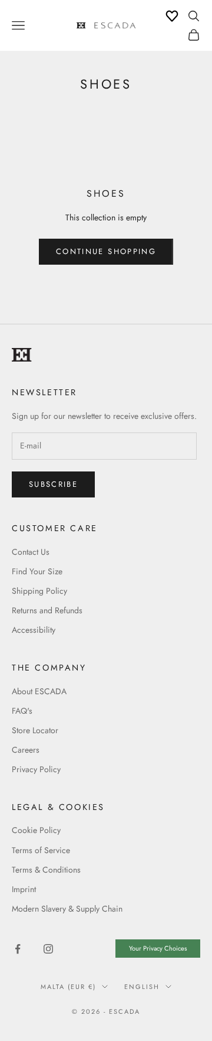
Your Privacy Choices (158, 948)
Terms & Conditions (46, 870)
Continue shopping (106, 251)
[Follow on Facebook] (18, 949)
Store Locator (35, 730)
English (142, 986)
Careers (25, 750)
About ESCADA (39, 691)
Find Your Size (37, 571)
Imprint (24, 889)
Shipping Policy (39, 591)
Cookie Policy (36, 830)
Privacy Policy (36, 769)
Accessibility (33, 630)
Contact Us (30, 552)
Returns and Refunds (47, 610)
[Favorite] (172, 16)
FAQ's (22, 711)
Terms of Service (41, 850)
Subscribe (53, 484)
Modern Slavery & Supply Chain (67, 909)
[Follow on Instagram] (48, 949)
